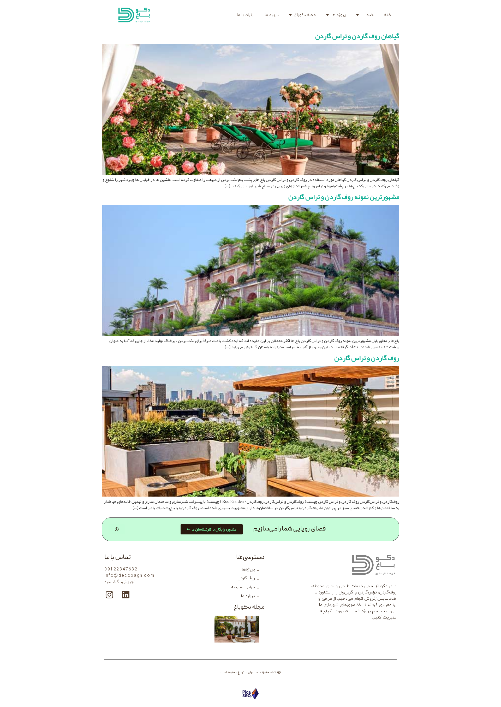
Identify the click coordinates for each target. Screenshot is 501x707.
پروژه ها (338, 15)
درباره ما (272, 15)
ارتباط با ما (245, 15)
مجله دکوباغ (305, 15)
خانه (387, 15)
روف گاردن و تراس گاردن (366, 357)
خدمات (367, 15)
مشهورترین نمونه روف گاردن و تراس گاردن (343, 196)
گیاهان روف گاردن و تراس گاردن (357, 36)
